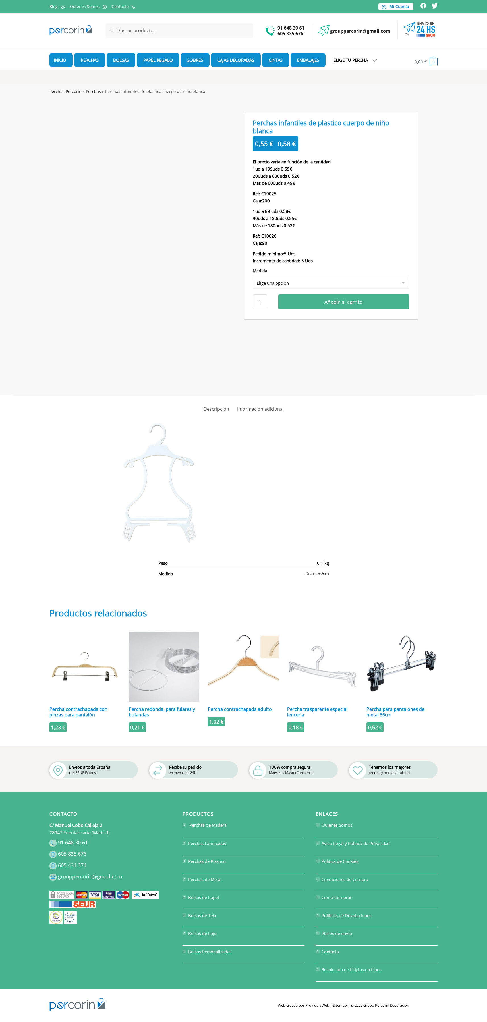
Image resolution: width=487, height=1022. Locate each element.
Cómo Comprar (337, 897)
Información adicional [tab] (260, 409)
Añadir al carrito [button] (84, 739)
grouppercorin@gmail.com (90, 876)
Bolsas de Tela (202, 915)
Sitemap (340, 1005)
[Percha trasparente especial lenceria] (322, 667)
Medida (260, 270)
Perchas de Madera (207, 825)
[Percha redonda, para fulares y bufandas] (164, 667)
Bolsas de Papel (203, 897)
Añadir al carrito (343, 301)
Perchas (93, 91)
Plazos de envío (337, 933)
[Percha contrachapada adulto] (243, 667)
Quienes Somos (85, 6)
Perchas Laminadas (207, 843)
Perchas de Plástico (207, 861)
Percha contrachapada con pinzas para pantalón (78, 712)
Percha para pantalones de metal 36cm (395, 712)
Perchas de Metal (204, 879)
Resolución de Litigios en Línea (352, 969)
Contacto (120, 6)
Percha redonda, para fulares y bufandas (162, 712)
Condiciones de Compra (345, 879)
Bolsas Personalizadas (209, 951)
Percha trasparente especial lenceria (317, 712)
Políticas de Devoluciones (346, 915)
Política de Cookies (340, 861)
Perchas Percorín (65, 91)
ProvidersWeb (317, 1005)
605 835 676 (72, 853)
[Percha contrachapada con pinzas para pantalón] (84, 667)
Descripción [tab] (216, 409)
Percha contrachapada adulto (240, 709)
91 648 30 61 (73, 842)
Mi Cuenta (398, 6)
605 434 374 (72, 865)
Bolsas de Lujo (202, 933)
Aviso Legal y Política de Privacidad (356, 843)
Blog (53, 6)
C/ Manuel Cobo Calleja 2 (75, 825)
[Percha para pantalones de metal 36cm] (401, 667)
